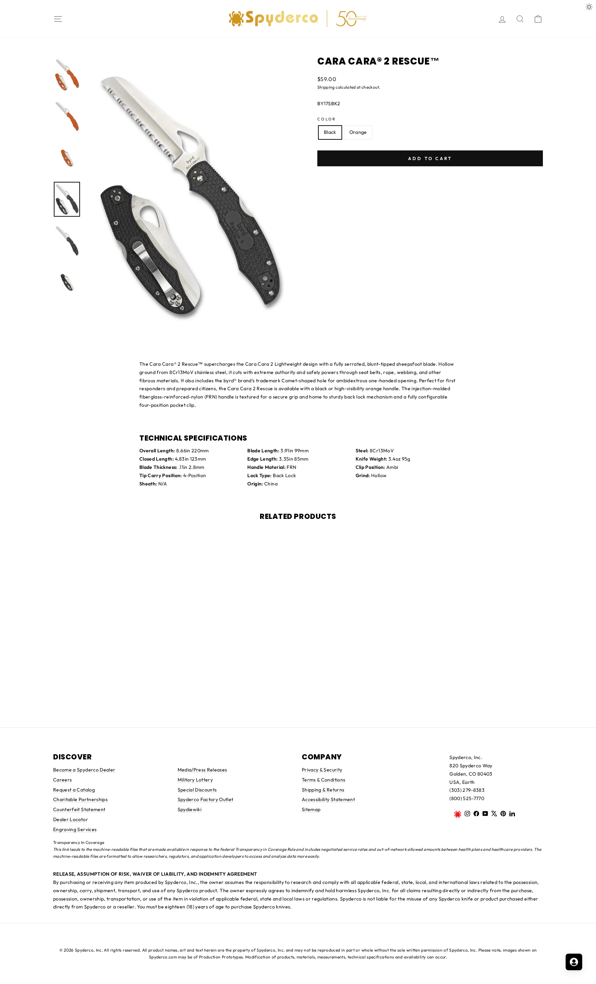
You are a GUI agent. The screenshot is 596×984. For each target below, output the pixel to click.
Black (330, 132)
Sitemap (311, 809)
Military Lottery (195, 780)
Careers (62, 780)
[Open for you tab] (574, 962)
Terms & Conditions (323, 780)
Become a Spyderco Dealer (84, 770)
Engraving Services (75, 829)
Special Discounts (197, 790)
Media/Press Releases (202, 770)
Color (326, 119)
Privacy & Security (322, 770)
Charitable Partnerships (80, 799)
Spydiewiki (190, 809)
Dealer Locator (70, 819)
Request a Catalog (74, 790)
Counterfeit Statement (79, 809)
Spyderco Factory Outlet (206, 799)
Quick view (298, 685)
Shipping (326, 87)
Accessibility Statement (328, 799)
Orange (358, 132)
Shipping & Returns (323, 790)
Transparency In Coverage (78, 842)
